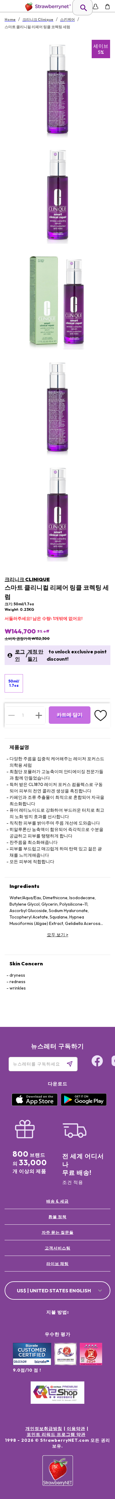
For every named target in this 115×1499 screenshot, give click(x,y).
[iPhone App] (35, 1104)
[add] (38, 715)
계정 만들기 (35, 655)
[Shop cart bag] (107, 6)
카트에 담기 (69, 714)
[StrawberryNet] (47, 6)
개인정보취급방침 (43, 1428)
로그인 (20, 655)
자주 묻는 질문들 (58, 1232)
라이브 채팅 (57, 1263)
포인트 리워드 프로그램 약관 (56, 1434)
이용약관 (76, 1428)
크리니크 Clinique (27, 579)
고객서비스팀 (58, 1247)
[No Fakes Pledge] (91, 1360)
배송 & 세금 (57, 1201)
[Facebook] (97, 1061)
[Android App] (84, 1104)
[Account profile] (95, 6)
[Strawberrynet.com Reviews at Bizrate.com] (32, 1363)
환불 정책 (57, 1216)
